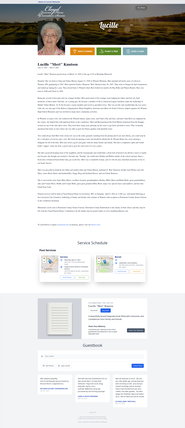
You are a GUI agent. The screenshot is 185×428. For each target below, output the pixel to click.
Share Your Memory (136, 330)
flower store (95, 224)
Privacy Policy (86, 418)
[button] (49, 262)
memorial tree (63, 224)
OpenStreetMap (95, 422)
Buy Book (105, 310)
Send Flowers (137, 271)
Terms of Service (98, 418)
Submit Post (137, 366)
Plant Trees (82, 277)
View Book (93, 310)
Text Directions (67, 277)
